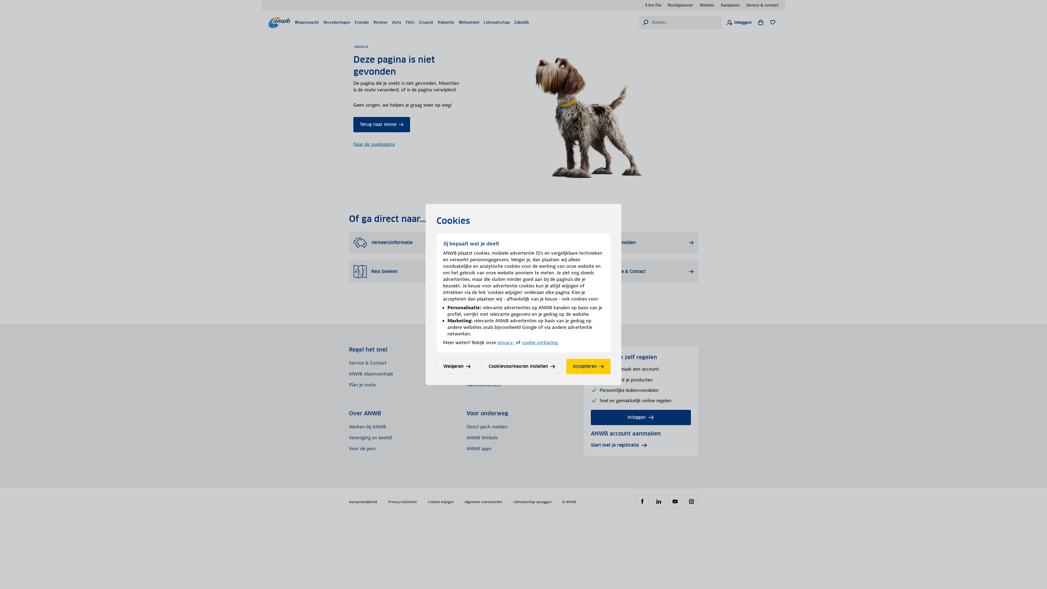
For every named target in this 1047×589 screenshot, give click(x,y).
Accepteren (585, 366)
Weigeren (453, 366)
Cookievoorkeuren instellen (518, 366)
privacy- (506, 342)
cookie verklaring (540, 342)
